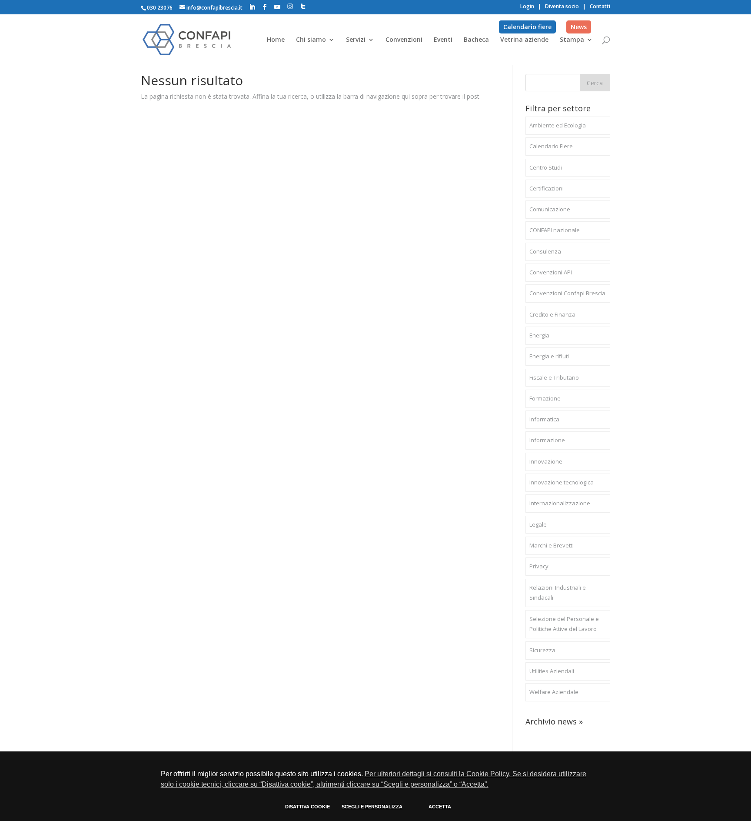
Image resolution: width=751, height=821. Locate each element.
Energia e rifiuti (549, 356)
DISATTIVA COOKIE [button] (307, 806)
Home (276, 40)
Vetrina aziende (524, 40)
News (579, 27)
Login (527, 6)
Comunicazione (549, 209)
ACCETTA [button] (440, 806)
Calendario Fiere (551, 146)
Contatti (600, 6)
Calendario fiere (527, 27)
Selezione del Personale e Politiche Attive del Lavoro (564, 624)
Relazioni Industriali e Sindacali (557, 593)
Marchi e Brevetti (551, 545)
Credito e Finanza (552, 314)
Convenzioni (403, 40)
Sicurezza (542, 650)
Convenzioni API (550, 272)
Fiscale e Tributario (554, 377)
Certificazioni (546, 188)
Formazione (545, 398)
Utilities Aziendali (551, 671)
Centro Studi (545, 167)
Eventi (443, 40)
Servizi (356, 40)
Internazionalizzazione (559, 503)
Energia (539, 335)
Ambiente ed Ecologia (557, 125)
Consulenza (545, 251)
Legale (538, 524)
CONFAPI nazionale (554, 230)
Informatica (544, 419)
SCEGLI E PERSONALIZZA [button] (372, 806)
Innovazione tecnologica (561, 482)
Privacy (538, 566)
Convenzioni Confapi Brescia (567, 293)
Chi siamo (311, 40)
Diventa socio (562, 6)
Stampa (572, 40)
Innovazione (545, 461)
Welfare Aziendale (553, 692)
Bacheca (476, 40)
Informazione (547, 440)
